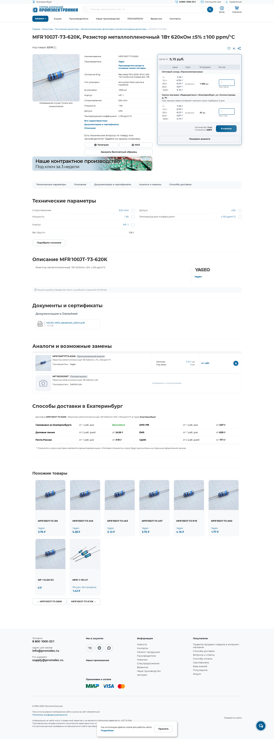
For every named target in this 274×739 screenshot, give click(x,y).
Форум (197, 674)
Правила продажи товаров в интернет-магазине (216, 646)
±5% (233, 210)
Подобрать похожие (49, 243)
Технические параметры (51, 185)
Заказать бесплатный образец (119, 152)
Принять (163, 729)
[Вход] (222, 8)
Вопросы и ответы (204, 655)
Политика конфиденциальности (49, 714)
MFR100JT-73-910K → (83, 602)
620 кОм (124, 210)
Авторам (142, 675)
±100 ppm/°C (228, 217)
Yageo (121, 62)
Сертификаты (201, 663)
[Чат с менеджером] (260, 725)
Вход (222, 12)
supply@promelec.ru (47, 660)
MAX (137, 145)
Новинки (142, 660)
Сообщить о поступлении (166, 383)
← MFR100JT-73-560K (49, 602)
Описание (90, 128)
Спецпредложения (148, 664)
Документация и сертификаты (101, 125)
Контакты (142, 648)
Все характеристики (95, 121)
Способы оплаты (202, 659)
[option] (56, 77)
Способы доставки (180, 185)
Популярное (200, 670)
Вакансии (142, 667)
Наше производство (149, 671)
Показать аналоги (199, 139)
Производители (146, 656)
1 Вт (126, 217)
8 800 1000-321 (43, 641)
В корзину (226, 129)
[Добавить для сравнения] (234, 48)
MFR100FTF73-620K (78, 356)
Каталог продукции (148, 652)
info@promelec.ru (45, 651)
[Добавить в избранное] (229, 48)
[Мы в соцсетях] (90, 648)
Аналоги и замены (150, 185)
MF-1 (126, 225)
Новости (142, 645)
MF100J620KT (69, 376)
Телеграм (103, 145)
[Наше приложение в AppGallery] (110, 669)
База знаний (200, 666)
